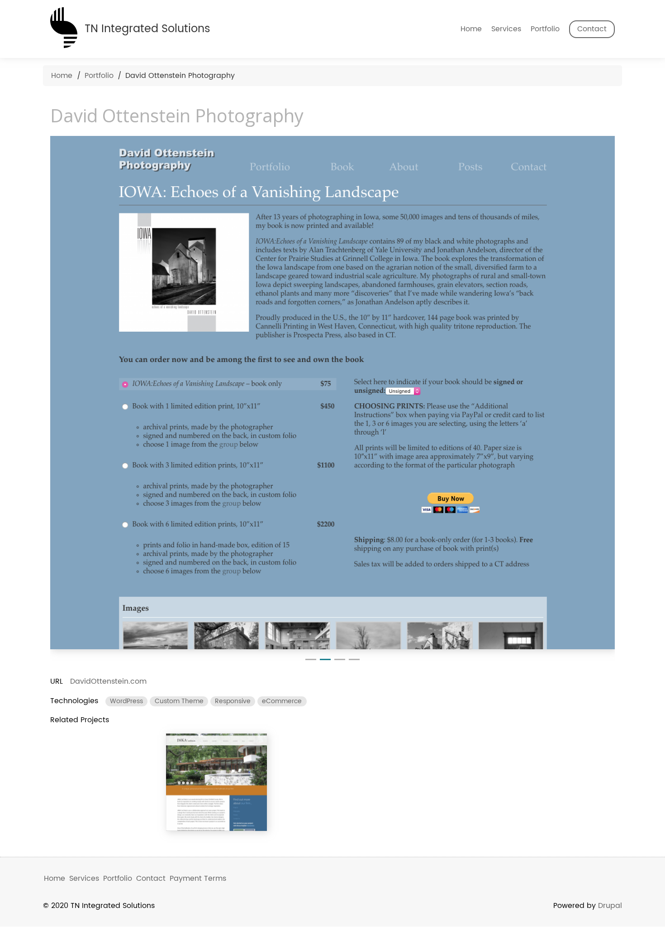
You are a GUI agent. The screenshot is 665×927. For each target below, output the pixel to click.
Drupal (610, 906)
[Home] (64, 26)
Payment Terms (198, 878)
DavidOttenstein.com (108, 681)
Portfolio (545, 29)
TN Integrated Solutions (147, 29)
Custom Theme (179, 701)
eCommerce (282, 701)
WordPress (126, 701)
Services (506, 29)
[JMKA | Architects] (216, 782)
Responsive (233, 701)
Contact (592, 29)
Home (471, 29)
